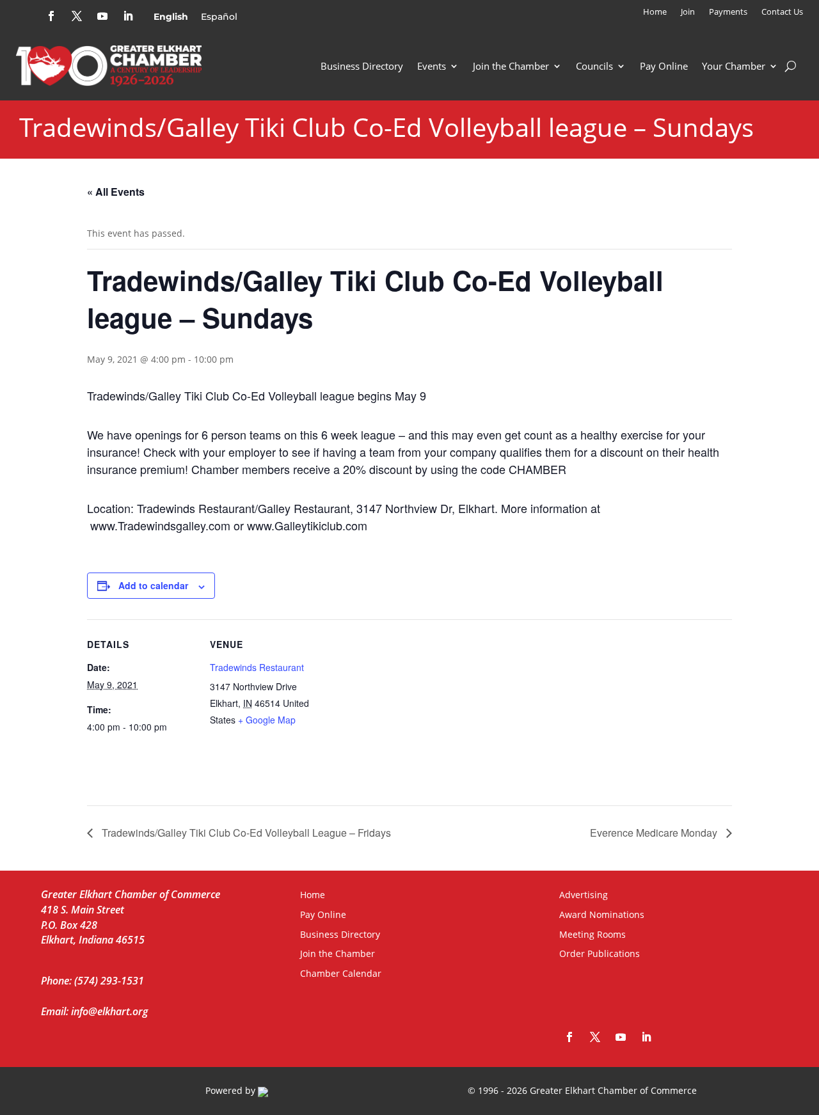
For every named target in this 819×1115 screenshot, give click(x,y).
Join (688, 12)
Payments (728, 12)
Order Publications (599, 953)
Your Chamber (733, 65)
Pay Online (664, 65)
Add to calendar (153, 585)
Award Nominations (601, 914)
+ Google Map (267, 719)
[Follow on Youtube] (102, 16)
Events (431, 65)
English (171, 16)
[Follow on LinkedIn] (128, 16)
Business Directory (362, 65)
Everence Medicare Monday (655, 832)
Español (219, 16)
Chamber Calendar (340, 973)
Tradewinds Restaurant (257, 667)
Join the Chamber (511, 65)
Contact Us (782, 12)
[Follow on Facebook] (51, 16)
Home (655, 12)
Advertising (583, 895)
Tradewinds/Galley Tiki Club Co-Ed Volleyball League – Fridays (245, 832)
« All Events (116, 191)
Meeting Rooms (592, 934)
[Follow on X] (77, 16)
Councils (594, 65)
